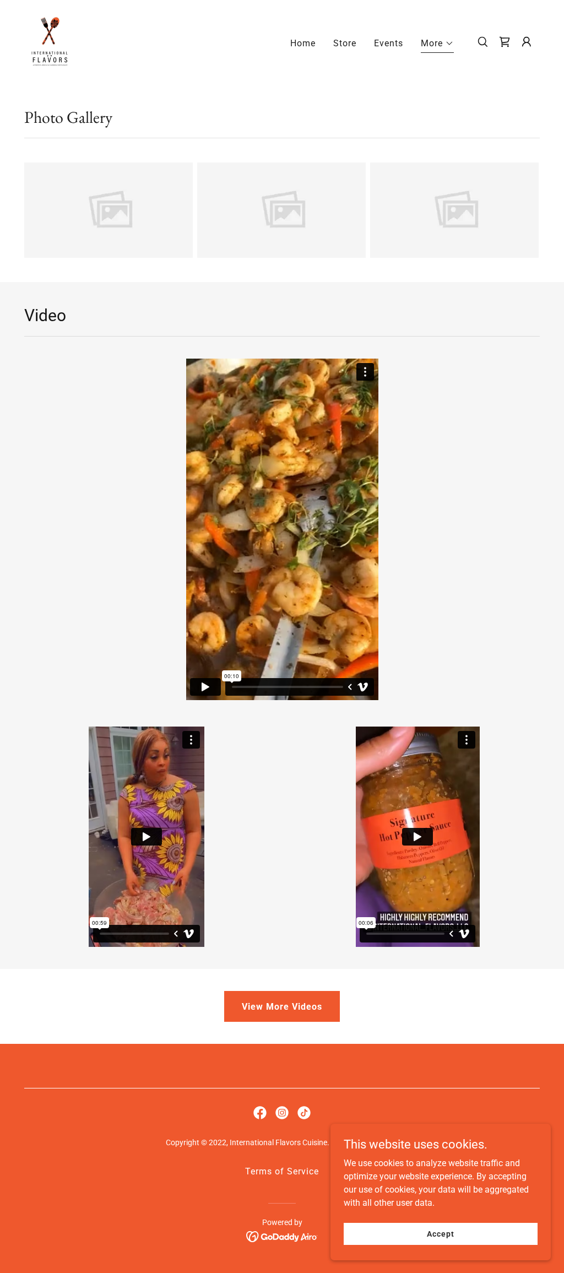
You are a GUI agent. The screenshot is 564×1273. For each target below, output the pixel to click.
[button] (437, 45)
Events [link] (388, 43)
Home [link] (303, 43)
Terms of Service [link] (282, 1171)
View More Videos (282, 1006)
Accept (440, 1233)
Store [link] (344, 43)
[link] (49, 41)
